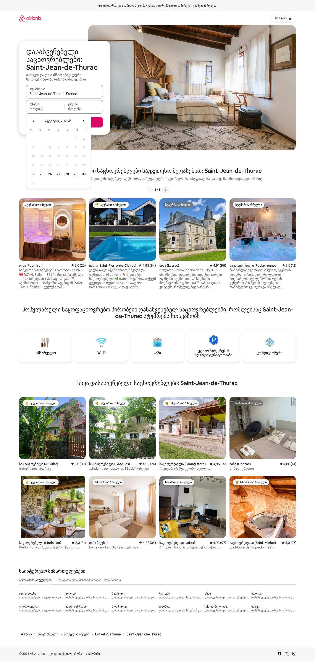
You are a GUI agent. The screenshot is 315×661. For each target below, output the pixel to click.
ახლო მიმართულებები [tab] (35, 580)
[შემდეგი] (165, 189)
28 (67, 174)
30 (84, 174)
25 (41, 174)
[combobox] (64, 93)
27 (58, 174)
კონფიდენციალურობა (66, 654)
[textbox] (45, 108)
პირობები (93, 654)
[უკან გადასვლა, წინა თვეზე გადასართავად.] (33, 121)
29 (75, 174)
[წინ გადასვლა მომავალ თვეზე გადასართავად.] (83, 121)
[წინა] (149, 189)
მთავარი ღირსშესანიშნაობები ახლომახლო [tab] (89, 580)
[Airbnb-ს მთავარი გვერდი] (30, 18)
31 (33, 183)
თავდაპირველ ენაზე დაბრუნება (193, 6)
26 (50, 174)
